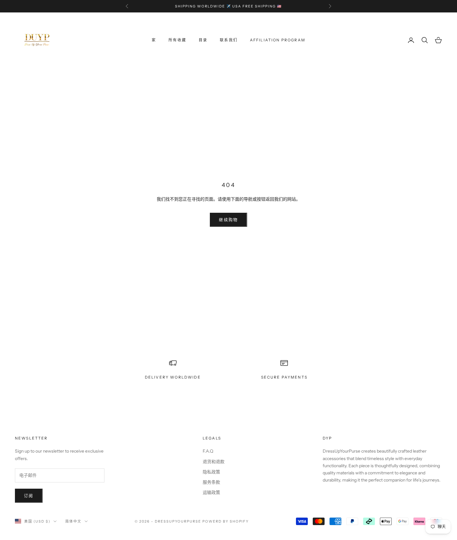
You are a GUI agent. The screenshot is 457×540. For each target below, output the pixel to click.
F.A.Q (208, 451)
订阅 (29, 495)
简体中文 (73, 521)
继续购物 (228, 219)
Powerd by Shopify (225, 521)
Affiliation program (277, 40)
